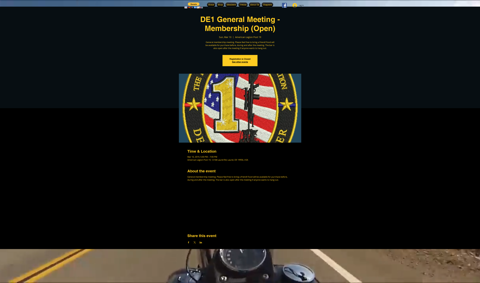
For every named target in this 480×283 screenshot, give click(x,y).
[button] (193, 5)
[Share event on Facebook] (188, 242)
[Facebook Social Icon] (284, 5)
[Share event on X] (195, 242)
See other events (240, 62)
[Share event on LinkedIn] (201, 242)
